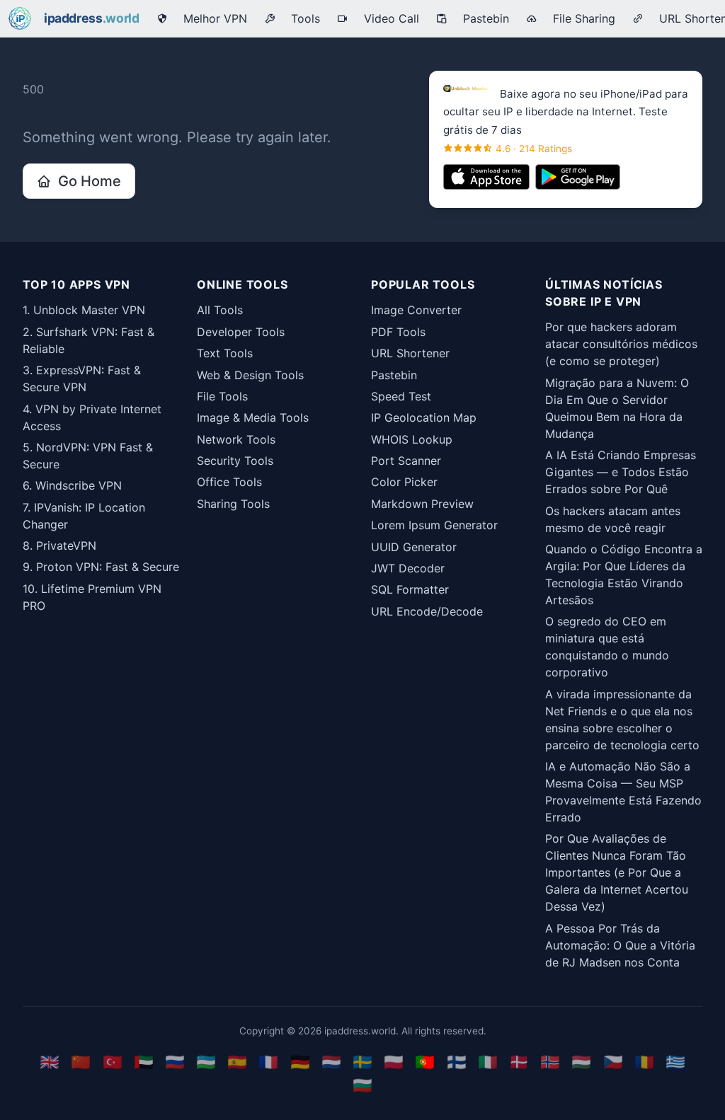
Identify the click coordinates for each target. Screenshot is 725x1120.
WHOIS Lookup (411, 439)
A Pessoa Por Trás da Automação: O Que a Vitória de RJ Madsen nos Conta (620, 945)
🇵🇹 (425, 1061)
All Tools (220, 310)
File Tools (222, 396)
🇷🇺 (175, 1061)
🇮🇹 (488, 1061)
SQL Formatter (410, 589)
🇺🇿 (206, 1061)
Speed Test (401, 396)
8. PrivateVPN (59, 545)
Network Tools (236, 439)
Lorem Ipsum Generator (434, 525)
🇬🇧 (49, 1061)
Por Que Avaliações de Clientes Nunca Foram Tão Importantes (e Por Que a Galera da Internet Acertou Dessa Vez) (616, 872)
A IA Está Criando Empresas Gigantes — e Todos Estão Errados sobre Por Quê (620, 472)
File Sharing (580, 18)
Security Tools (235, 461)
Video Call (388, 18)
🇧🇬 (362, 1085)
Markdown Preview (422, 504)
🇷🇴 (644, 1061)
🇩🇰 (519, 1061)
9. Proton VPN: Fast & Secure (101, 567)
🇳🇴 (550, 1061)
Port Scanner (406, 461)
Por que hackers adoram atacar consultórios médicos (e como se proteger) (621, 344)
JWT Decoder (408, 568)
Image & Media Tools (253, 417)
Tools (302, 18)
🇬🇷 (675, 1061)
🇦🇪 (144, 1061)
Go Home (86, 181)
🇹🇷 (112, 1061)
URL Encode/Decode (427, 611)
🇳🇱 (331, 1061)
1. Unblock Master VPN (84, 310)
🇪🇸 (237, 1061)
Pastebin (482, 18)
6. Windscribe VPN (72, 485)
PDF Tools (398, 332)
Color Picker (404, 482)
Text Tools (225, 353)
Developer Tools (241, 332)
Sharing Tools (233, 504)
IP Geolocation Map (423, 417)
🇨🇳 (81, 1061)
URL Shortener (410, 353)
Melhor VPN (211, 18)
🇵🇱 (394, 1061)
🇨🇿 (613, 1061)
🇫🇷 (268, 1061)
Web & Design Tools (250, 375)
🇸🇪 (362, 1061)
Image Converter (416, 310)
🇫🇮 (457, 1061)
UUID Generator (414, 547)
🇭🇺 (581, 1061)
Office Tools (229, 482)
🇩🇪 (300, 1061)
